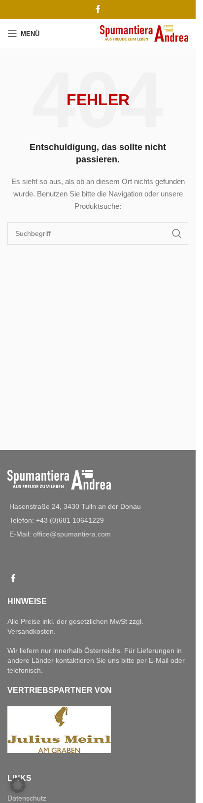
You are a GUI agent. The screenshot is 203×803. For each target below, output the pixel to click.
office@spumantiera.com (72, 534)
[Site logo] (144, 33)
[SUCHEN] (177, 233)
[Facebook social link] (98, 9)
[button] (17, 785)
